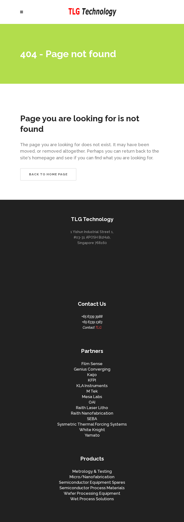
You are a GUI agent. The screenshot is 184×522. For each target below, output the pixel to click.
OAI (92, 402)
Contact (92, 327)
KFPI (92, 380)
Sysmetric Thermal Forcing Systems (92, 424)
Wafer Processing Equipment (92, 493)
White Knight (92, 429)
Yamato (92, 435)
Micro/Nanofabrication (92, 476)
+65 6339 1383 (92, 322)
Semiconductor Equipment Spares (92, 482)
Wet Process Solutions (92, 498)
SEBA (92, 418)
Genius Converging (92, 369)
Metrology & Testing (92, 471)
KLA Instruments (92, 385)
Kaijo (92, 374)
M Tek (92, 391)
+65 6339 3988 (92, 316)
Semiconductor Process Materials (92, 487)
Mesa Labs (92, 396)
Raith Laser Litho (92, 407)
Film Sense (92, 363)
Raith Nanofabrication (92, 413)
